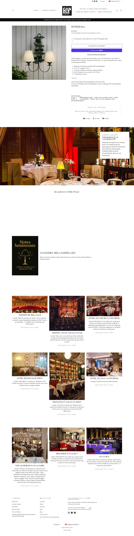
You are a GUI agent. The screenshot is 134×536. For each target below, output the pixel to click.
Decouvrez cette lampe (30, 485)
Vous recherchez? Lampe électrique (49, 517)
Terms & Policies (16, 512)
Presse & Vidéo (16, 509)
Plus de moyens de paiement (96, 54)
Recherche (15, 501)
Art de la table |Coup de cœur (93, 9)
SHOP (36, 10)
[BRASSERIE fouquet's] (67, 439)
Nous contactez (105, 12)
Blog (41, 512)
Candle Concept (49, 10)
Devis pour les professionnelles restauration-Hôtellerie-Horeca (96, 112)
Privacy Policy (44, 514)
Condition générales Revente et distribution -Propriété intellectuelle (24, 515)
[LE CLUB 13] (104, 441)
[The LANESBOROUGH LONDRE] (30, 445)
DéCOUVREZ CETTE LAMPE (67, 414)
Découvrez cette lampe (30, 327)
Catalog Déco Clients (86, 12)
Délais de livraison (97, 107)
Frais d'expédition (76, 33)
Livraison (42, 501)
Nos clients (15, 506)
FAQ (41, 509)
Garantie (42, 506)
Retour (42, 504)
